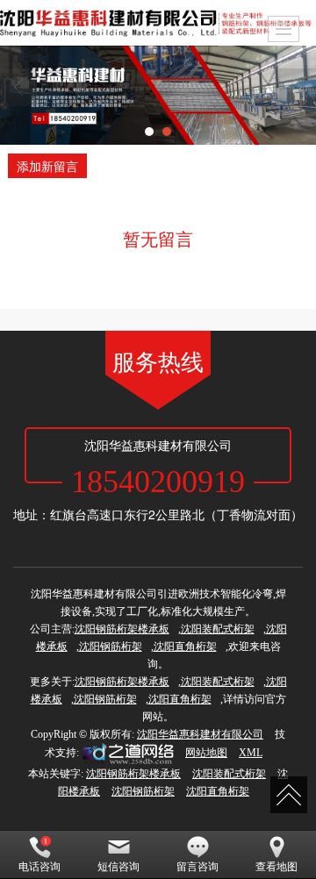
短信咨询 (118, 867)
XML (250, 753)
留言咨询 (197, 867)
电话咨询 (39, 867)
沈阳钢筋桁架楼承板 (122, 629)
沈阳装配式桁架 (218, 629)
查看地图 (276, 867)
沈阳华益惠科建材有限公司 (200, 734)
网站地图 (206, 753)
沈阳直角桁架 (185, 646)
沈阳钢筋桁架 (110, 646)
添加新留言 (47, 166)
